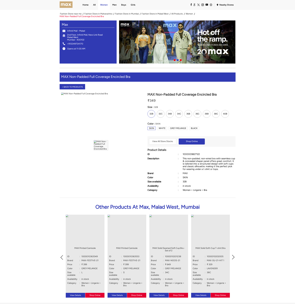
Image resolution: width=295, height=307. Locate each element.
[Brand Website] (211, 4)
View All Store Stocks (162, 141)
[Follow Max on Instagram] (202, 4)
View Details (75, 295)
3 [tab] (180, 59)
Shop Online (192, 141)
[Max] (66, 4)
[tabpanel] (177, 42)
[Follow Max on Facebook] (190, 4)
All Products (177, 14)
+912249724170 (75, 43)
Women (189, 14)
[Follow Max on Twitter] (198, 4)
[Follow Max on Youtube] (206, 4)
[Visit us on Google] (194, 4)
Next (233, 257)
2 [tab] (177, 59)
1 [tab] (174, 59)
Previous (62, 257)
